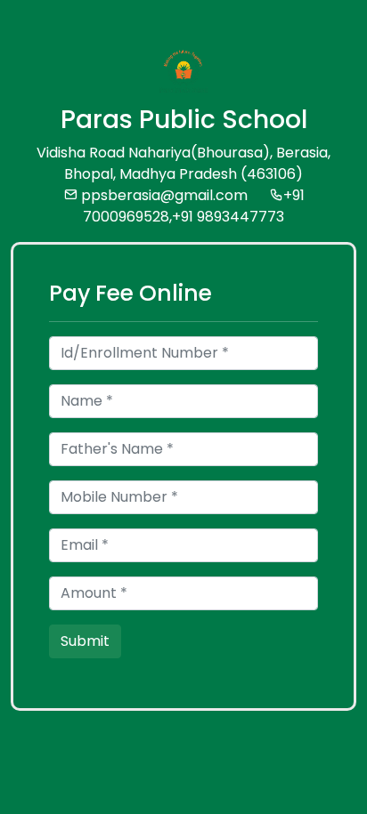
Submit (85, 641)
